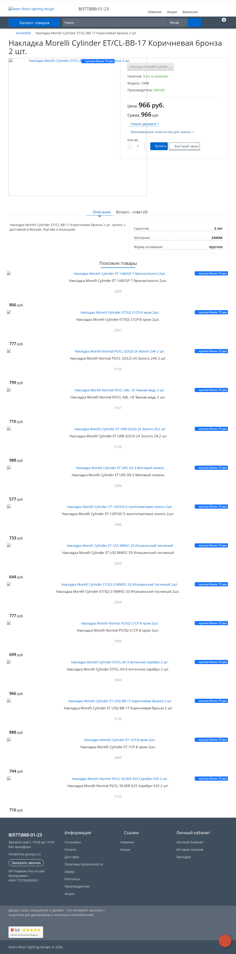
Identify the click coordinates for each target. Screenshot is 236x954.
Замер (69, 871)
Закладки (183, 857)
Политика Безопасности (84, 864)
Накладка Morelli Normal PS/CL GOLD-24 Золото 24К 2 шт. (118, 358)
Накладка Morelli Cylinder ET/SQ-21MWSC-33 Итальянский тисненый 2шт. (118, 591)
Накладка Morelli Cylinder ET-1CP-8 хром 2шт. (118, 747)
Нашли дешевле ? (144, 124)
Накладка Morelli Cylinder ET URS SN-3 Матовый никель (118, 475)
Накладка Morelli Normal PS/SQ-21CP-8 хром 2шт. (118, 630)
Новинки (155, 12)
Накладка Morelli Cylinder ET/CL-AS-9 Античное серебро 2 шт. (118, 669)
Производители (77, 886)
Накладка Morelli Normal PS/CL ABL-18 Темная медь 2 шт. (118, 397)
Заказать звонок (26, 862)
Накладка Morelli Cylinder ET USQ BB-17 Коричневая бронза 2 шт (118, 708)
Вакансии (190, 12)
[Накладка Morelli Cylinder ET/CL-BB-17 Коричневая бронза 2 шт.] (78, 127)
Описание (102, 212)
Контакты (72, 879)
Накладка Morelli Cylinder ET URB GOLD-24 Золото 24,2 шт (118, 436)
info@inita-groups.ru (25, 854)
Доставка (72, 857)
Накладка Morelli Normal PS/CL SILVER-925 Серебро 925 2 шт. (118, 785)
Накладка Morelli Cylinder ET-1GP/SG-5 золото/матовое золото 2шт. (118, 513)
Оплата (70, 849)
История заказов (189, 849)
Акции (172, 12)
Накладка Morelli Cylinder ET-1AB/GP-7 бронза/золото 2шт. (118, 280)
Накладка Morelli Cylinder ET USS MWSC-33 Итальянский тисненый (118, 552)
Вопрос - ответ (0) (132, 212)
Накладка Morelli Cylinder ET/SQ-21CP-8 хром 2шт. (118, 319)
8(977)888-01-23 (93, 8)
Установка (73, 842)
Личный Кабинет (190, 842)
